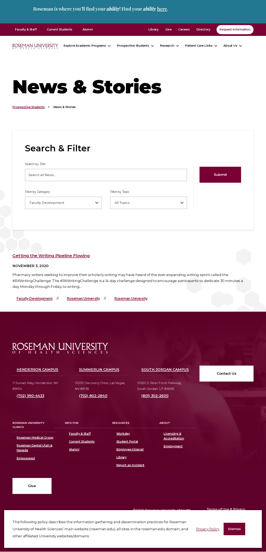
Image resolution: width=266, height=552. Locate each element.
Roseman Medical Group (35, 437)
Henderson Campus (37, 369)
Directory (203, 29)
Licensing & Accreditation (173, 436)
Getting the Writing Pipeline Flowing (51, 255)
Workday (123, 433)
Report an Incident (130, 465)
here (162, 9)
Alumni (88, 29)
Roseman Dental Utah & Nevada (34, 448)
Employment (173, 446)
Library (153, 29)
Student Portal (127, 441)
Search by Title (35, 164)
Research (167, 45)
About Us (230, 45)
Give (168, 29)
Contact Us (226, 373)
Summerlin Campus (99, 369)
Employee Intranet (130, 449)
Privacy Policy (208, 529)
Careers (184, 29)
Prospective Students (133, 45)
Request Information (234, 29)
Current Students (59, 29)
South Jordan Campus (165, 369)
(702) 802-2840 (93, 396)
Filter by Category (37, 192)
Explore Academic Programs (85, 45)
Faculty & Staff (26, 29)
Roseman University (83, 298)
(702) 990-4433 (30, 396)
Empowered (26, 458)
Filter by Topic (119, 192)
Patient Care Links (199, 45)
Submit (220, 175)
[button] (234, 529)
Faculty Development (34, 298)
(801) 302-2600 (155, 396)
